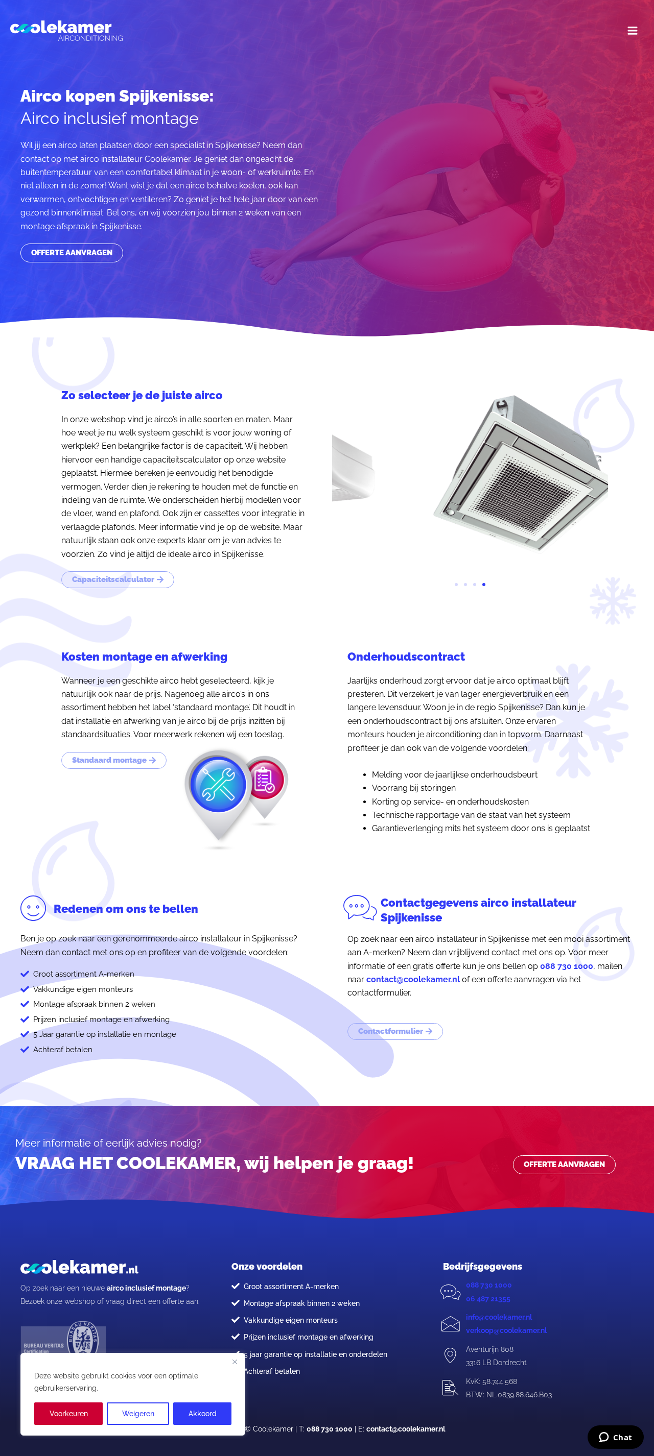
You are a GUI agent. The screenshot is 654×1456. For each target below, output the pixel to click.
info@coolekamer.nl (499, 1317)
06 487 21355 (488, 1299)
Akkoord (203, 1414)
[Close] (234, 1361)
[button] (456, 584)
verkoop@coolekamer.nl (506, 1330)
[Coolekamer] (66, 30)
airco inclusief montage (146, 1288)
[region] (132, 1394)
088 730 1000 (566, 966)
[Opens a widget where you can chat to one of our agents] (615, 1438)
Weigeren (138, 1414)
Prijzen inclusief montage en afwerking (308, 1337)
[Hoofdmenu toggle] (632, 30)
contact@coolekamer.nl (413, 979)
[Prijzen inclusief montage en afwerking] (235, 1336)
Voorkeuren (69, 1414)
